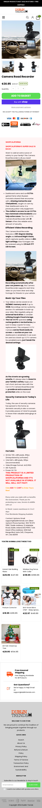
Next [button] (38, 66)
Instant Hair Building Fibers (10, 570)
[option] (21, 39)
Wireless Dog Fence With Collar (30, 570)
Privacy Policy (21, 746)
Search (21, 740)
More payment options (21, 107)
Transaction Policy (21, 763)
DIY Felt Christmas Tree (10, 647)
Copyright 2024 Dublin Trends (21, 805)
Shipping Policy (21, 756)
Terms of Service (21, 760)
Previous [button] (4, 66)
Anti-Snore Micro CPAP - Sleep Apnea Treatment (30, 608)
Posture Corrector (10, 607)
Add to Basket (21, 95)
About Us (21, 743)
